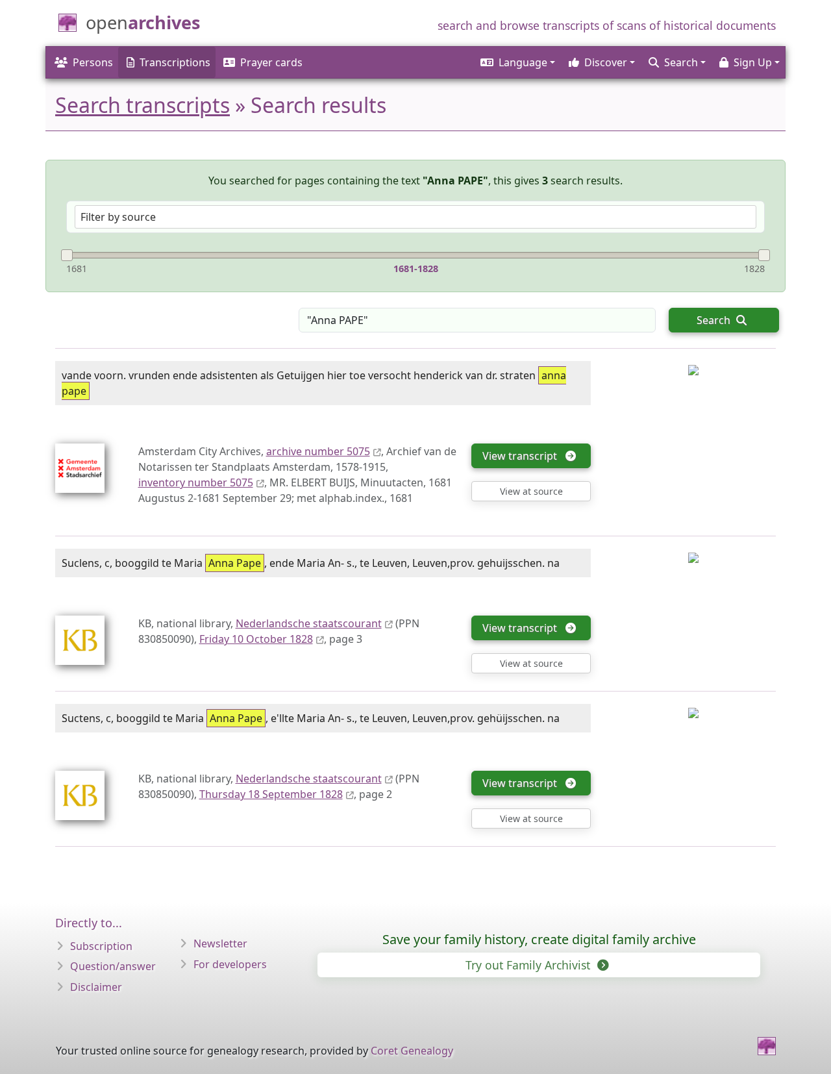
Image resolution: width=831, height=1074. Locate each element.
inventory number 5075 (195, 482)
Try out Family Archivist (529, 965)
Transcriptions (175, 62)
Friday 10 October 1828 (256, 639)
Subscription (101, 946)
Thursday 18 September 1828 (271, 794)
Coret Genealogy (412, 1050)
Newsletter (220, 943)
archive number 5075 (318, 451)
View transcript (522, 456)
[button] (517, 62)
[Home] (767, 1046)
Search (715, 320)
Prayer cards (271, 62)
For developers (230, 964)
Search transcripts (142, 105)
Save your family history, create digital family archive (539, 939)
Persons (93, 62)
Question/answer (113, 966)
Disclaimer (96, 987)
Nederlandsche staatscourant (309, 623)
